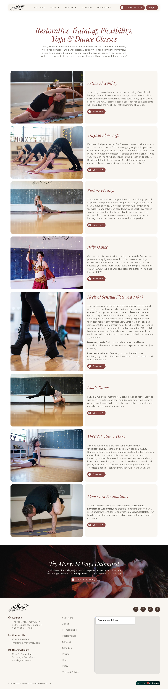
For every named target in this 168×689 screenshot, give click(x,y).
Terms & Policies (70, 672)
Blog (64, 660)
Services (66, 642)
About (53, 7)
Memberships (104, 7)
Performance (69, 636)
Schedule (86, 7)
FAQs (65, 666)
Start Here (39, 7)
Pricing (66, 654)
